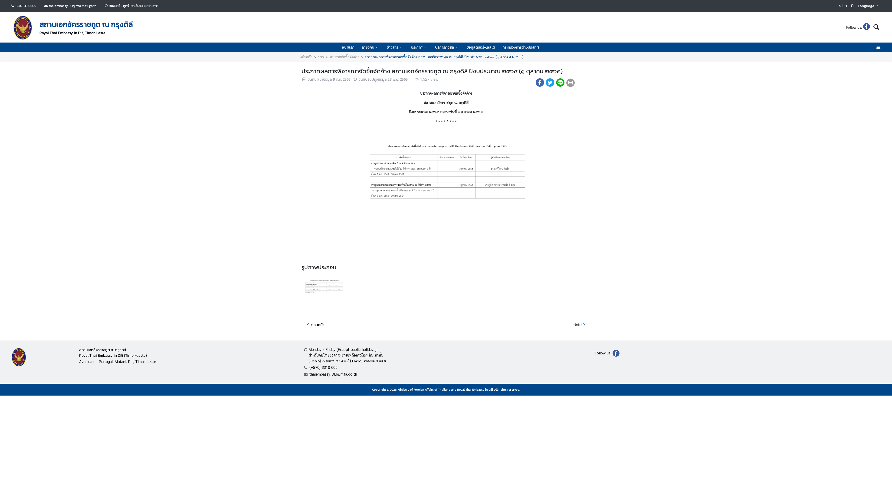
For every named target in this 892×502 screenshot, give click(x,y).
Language (866, 6)
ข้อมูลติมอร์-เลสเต (481, 47)
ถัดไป (578, 324)
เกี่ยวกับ (368, 47)
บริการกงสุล (444, 47)
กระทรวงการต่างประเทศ (520, 47)
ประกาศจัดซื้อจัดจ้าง (344, 57)
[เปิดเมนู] (878, 47)
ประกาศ (417, 47)
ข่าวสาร (392, 47)
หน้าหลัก (305, 57)
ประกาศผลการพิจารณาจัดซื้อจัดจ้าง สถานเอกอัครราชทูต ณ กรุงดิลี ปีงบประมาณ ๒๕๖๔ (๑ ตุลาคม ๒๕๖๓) (444, 57)
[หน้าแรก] (23, 28)
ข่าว (321, 57)
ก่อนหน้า (317, 324)
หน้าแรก (348, 47)
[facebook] (866, 27)
